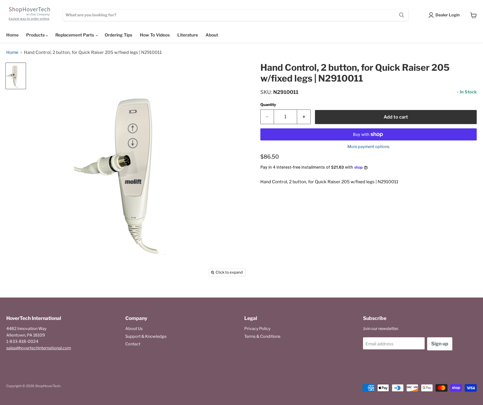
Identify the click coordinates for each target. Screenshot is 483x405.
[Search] (401, 15)
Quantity (268, 105)
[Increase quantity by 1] (304, 116)
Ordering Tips (118, 35)
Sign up (439, 344)
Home (12, 35)
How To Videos (155, 35)
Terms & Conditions (262, 336)
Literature (187, 35)
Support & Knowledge (146, 336)
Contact (132, 344)
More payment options (368, 146)
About (212, 35)
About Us (134, 328)
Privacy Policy (257, 328)
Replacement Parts (75, 35)
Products (36, 35)
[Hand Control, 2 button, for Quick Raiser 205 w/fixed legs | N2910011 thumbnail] (16, 76)
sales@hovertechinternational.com (38, 348)
